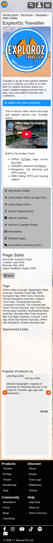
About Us (34, 507)
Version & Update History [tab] (23, 224)
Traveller (7, 468)
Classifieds (9, 518)
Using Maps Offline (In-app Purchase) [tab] (29, 197)
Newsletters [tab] (15, 231)
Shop (5, 490)
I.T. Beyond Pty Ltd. (23, 540)
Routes (33, 474)
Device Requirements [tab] (21, 211)
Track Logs (35, 479)
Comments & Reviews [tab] (25, 245)
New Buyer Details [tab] (19, 190)
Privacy (43, 513)
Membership (9, 485)
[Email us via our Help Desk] (5, 534)
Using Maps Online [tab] (19, 204)
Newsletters (9, 502)
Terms (32, 513)
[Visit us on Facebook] (4, 529)
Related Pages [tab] (17, 238)
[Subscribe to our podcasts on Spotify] (40, 529)
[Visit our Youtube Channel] (21, 529)
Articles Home (10, 15)
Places (42, 165)
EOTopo (25, 159)
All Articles (27, 15)
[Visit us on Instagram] (13, 529)
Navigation (41, 15)
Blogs (6, 513)
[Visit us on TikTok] (31, 529)
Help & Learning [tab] (17, 217)
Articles (33, 490)
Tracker (7, 479)
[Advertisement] (26, 349)
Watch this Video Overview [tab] (24, 102)
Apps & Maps (10, 17)
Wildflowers (35, 485)
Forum (6, 507)
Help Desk (34, 502)
